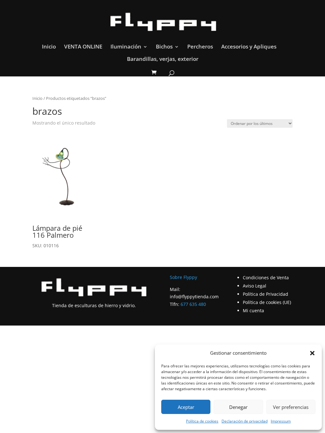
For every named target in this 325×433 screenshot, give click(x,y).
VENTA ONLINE (83, 47)
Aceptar (186, 407)
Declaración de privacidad (245, 421)
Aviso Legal (254, 286)
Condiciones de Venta (266, 278)
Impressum (281, 421)
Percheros (200, 47)
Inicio (49, 47)
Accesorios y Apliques (248, 47)
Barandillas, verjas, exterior (162, 59)
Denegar (238, 407)
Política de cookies (202, 421)
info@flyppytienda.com (194, 297)
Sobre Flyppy (183, 277)
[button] (312, 353)
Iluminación (125, 47)
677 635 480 (193, 304)
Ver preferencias (290, 407)
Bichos (164, 47)
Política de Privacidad (265, 294)
